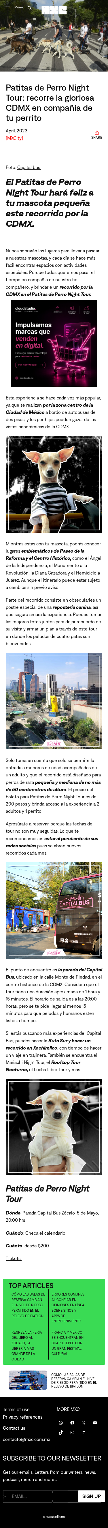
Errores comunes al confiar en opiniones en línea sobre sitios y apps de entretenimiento (68, 1307)
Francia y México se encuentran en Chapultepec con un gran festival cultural (68, 1343)
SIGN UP (91, 1496)
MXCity (14, 137)
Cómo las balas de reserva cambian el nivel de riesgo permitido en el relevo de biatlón (28, 1305)
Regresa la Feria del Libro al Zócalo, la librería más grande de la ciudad (27, 1345)
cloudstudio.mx (54, 1517)
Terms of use (16, 1409)
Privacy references (23, 1417)
